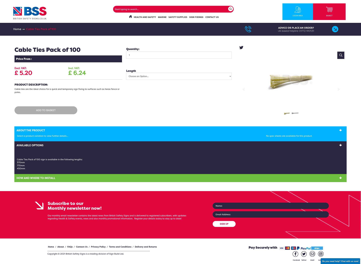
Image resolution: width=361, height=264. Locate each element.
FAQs (70, 246)
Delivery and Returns (146, 246)
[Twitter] (304, 254)
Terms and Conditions (120, 246)
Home (17, 29)
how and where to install (35, 178)
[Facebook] (295, 254)
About (60, 246)
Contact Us (82, 246)
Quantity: (132, 49)
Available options (29, 145)
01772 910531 (306, 30)
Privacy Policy (98, 246)
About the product (30, 130)
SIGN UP (224, 223)
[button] (244, 88)
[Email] (312, 254)
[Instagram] (321, 254)
